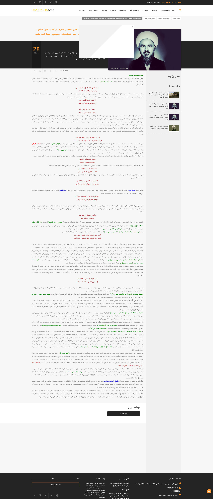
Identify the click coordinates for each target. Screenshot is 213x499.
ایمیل (77, 478)
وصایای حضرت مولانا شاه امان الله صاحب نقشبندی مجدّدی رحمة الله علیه (158, 95)
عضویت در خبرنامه (55, 484)
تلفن (52, 478)
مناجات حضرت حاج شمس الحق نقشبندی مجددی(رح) (158, 127)
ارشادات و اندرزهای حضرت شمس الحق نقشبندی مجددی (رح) (158, 117)
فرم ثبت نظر (123, 413)
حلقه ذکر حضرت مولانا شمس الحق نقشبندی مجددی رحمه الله (158, 106)
